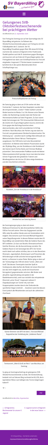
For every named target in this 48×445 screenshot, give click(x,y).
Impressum (13, 439)
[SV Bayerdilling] (24, 5)
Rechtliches (34, 439)
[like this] (4, 388)
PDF (41, 393)
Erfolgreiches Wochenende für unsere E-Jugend (12, 410)
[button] (24, 14)
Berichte (16, 398)
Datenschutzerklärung (24, 439)
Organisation (24, 398)
